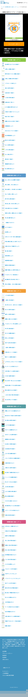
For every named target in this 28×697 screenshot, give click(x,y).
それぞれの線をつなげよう (11, 501)
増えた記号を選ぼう (9, 88)
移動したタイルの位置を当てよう (12, 411)
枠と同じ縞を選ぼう (9, 328)
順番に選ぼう (8, 626)
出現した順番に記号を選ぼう (11, 78)
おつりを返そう (8, 227)
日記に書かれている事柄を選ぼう (12, 616)
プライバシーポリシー (7, 653)
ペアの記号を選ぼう (9, 295)
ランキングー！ (6, 671)
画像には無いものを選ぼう (11, 319)
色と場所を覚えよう (9, 168)
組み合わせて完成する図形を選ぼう (13, 415)
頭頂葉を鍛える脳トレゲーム (14, 406)
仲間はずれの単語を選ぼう (11, 531)
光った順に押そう (9, 154)
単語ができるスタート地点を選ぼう (13, 621)
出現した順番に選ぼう (10, 69)
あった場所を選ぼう (9, 145)
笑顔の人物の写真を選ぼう (11, 545)
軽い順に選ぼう (8, 251)
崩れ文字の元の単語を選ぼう (11, 588)
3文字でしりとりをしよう (11, 573)
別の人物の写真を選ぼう (10, 550)
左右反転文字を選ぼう (10, 448)
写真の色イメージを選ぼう (11, 352)
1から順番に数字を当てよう (11, 107)
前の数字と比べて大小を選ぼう (12, 64)
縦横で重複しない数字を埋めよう (12, 270)
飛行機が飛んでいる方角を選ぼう (12, 505)
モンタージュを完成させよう (11, 366)
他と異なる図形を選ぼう (10, 420)
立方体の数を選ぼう (9, 486)
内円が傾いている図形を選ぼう (12, 371)
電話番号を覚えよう (9, 164)
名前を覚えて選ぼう (9, 93)
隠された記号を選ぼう (10, 140)
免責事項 (4, 655)
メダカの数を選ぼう (9, 149)
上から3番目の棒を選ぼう (11, 491)
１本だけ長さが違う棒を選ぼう (12, 395)
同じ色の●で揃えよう (10, 217)
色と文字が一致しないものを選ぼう (13, 380)
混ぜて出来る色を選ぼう (10, 342)
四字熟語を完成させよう (10, 554)
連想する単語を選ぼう (10, 535)
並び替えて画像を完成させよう (12, 472)
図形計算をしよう (9, 255)
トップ (2, 7)
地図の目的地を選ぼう (10, 515)
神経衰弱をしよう (9, 126)
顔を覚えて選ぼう (9, 159)
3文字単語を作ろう (9, 602)
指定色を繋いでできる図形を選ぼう (13, 385)
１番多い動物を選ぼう (10, 347)
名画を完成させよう (9, 463)
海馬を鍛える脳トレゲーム (14, 60)
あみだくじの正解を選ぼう (11, 434)
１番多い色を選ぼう (9, 300)
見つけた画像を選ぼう (10, 333)
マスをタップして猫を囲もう (11, 274)
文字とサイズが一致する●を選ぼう (13, 236)
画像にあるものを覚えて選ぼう (12, 121)
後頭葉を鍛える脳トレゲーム (11, 7)
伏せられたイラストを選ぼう (11, 130)
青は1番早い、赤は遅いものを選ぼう (13, 189)
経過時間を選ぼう (9, 260)
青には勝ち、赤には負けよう (11, 184)
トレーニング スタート (14, 44)
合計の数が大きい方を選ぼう (11, 208)
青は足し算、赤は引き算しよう (12, 203)
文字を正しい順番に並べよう (11, 526)
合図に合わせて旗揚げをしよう (12, 246)
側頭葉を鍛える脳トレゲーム (14, 522)
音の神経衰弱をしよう (10, 135)
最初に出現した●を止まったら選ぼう (13, 213)
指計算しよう (8, 232)
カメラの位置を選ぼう (10, 425)
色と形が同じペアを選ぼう (11, 399)
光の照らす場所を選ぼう (10, 444)
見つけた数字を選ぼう (10, 309)
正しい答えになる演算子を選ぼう (12, 180)
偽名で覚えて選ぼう (9, 116)
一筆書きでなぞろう (9, 222)
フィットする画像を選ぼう (11, 477)
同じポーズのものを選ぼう (11, 482)
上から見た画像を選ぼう (10, 453)
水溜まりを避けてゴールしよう (12, 111)
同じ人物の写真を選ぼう (10, 540)
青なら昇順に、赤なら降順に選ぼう (13, 284)
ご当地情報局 (5, 673)
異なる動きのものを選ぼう (11, 390)
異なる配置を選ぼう (9, 496)
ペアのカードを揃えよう (10, 83)
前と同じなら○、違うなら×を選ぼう (13, 305)
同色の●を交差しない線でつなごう (13, 241)
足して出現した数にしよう (11, 194)
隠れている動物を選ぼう (10, 357)
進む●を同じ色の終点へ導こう (12, 279)
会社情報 (4, 651)
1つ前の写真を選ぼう (10, 97)
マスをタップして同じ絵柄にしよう (13, 323)
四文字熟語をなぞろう (10, 611)
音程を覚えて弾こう (9, 102)
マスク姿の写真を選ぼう (10, 559)
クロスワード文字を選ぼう (11, 569)
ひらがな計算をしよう (10, 564)
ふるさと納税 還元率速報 (8, 675)
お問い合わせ (5, 659)
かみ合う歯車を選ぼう (10, 376)
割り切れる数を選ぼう (10, 199)
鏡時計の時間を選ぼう (10, 265)
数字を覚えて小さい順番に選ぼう (12, 74)
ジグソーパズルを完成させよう (12, 510)
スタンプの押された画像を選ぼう (12, 458)
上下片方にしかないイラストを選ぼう (13, 361)
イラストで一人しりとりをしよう (12, 578)
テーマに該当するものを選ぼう (12, 607)
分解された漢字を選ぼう (10, 467)
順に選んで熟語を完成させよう (12, 592)
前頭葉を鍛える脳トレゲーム (14, 175)
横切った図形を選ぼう (10, 314)
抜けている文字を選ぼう (10, 583)
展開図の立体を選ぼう (10, 439)
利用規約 (4, 657)
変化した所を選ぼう (9, 338)
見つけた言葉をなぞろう (10, 597)
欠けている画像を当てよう (11, 429)
